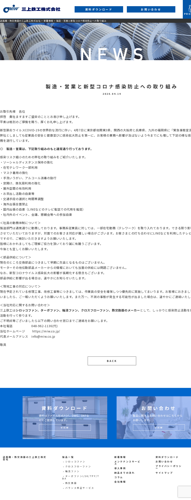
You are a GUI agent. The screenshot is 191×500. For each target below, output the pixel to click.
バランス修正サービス (79, 487)
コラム (118, 477)
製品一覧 (68, 457)
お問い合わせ (164, 461)
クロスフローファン (78, 466)
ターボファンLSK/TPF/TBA (80, 477)
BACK (112, 361)
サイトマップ (164, 472)
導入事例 (120, 468)
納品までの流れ (124, 472)
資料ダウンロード (167, 457)
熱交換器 (71, 482)
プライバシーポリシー (169, 467)
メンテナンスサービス (127, 462)
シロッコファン (75, 461)
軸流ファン (72, 471)
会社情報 (120, 481)
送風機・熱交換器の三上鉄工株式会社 (20, 20)
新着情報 (48, 20)
